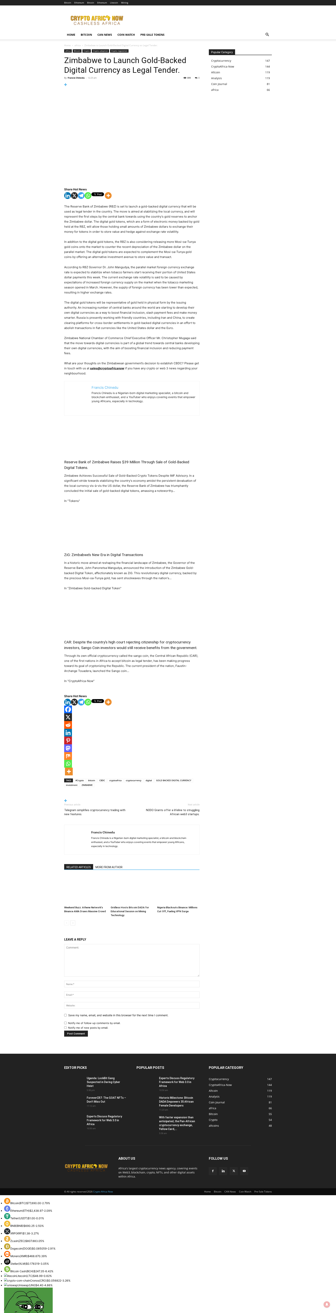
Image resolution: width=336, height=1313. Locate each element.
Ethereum (79, 2)
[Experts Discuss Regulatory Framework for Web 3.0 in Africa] (73, 1120)
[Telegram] (81, 195)
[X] (74, 195)
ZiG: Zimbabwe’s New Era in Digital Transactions (103, 555)
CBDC (102, 780)
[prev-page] (66, 923)
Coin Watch (126, 34)
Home (71, 34)
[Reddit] (68, 725)
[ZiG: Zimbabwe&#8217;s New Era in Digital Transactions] (132, 528)
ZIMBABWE (87, 785)
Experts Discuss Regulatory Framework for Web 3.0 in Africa (104, 1120)
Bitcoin (67, 2)
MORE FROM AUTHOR (108, 867)
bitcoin (91, 780)
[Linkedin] (67, 195)
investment (71, 785)
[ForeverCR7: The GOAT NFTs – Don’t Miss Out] (74, 1102)
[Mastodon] (68, 748)
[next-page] (72, 923)
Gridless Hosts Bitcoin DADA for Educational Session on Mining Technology (130, 911)
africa (77, 45)
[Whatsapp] (88, 195)
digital (149, 780)
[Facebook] (68, 709)
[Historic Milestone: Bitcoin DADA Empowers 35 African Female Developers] (146, 1102)
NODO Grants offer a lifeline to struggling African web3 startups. (173, 812)
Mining (124, 2)
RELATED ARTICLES (78, 867)
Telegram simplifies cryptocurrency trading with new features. (94, 812)
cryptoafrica (115, 780)
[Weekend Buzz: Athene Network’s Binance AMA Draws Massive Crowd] (85, 889)
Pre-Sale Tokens (152, 34)
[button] (267, 35)
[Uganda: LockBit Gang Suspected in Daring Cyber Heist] (70, 1080)
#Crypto (79, 780)
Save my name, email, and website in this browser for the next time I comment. (118, 1015)
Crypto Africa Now (103, 1191)
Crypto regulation (119, 50)
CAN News (104, 34)
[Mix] (68, 756)
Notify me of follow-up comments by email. (94, 1023)
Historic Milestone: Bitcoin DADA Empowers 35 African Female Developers (176, 1101)
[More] (132, 85)
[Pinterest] (68, 740)
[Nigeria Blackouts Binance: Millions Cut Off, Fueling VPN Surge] (178, 889)
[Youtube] (244, 1171)
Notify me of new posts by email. (88, 1027)
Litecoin (114, 2)
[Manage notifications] (327, 1304)
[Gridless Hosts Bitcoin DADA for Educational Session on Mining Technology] (132, 889)
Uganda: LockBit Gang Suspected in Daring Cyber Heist (103, 1082)
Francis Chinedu (76, 77)
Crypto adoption (100, 50)
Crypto (87, 50)
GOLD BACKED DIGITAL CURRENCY (173, 780)
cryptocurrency (133, 780)
